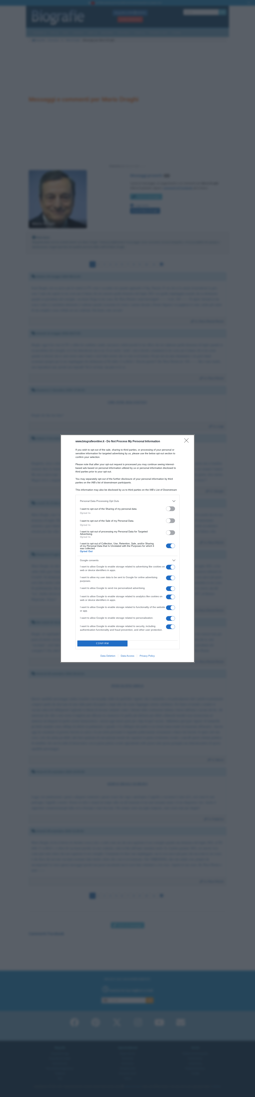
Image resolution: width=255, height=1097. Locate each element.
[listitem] (127, 501)
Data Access (127, 655)
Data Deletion (107, 655)
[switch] (170, 508)
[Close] (187, 441)
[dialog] (127, 548)
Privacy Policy (147, 655)
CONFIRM (102, 643)
